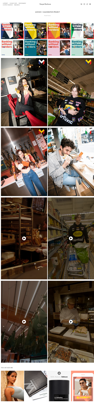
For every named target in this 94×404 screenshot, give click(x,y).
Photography (22, 3)
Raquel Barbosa (43, 4)
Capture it (5, 3)
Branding (17, 5)
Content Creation (8, 5)
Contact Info (13, 3)
